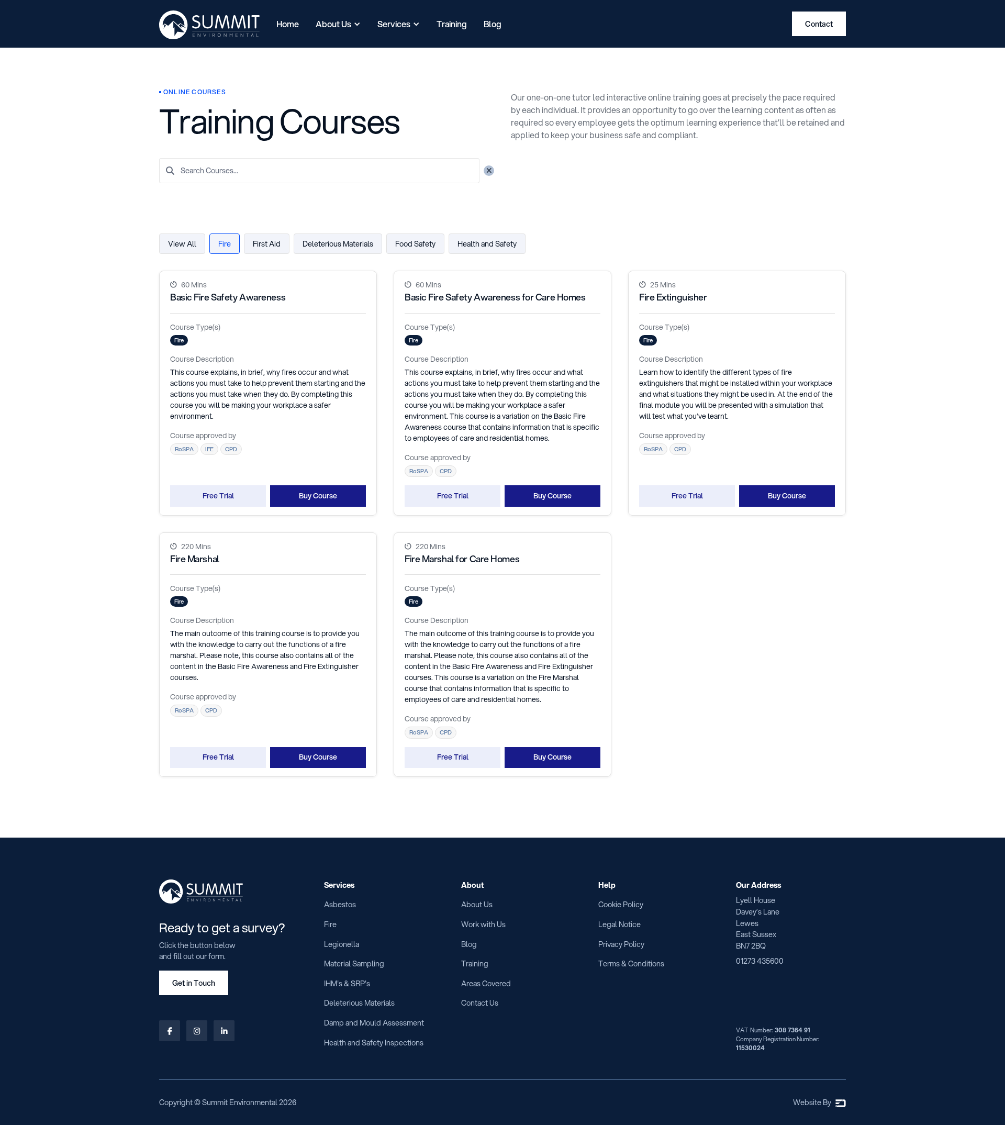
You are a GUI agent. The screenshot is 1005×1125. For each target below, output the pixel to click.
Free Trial (218, 496)
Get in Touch (193, 982)
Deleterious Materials (359, 1002)
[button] (338, 24)
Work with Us (483, 924)
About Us (477, 904)
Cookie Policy (620, 904)
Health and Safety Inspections (373, 1042)
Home (287, 24)
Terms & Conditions (631, 963)
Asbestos (340, 904)
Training (452, 24)
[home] (209, 24)
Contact (819, 23)
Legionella (341, 944)
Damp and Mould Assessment (374, 1022)
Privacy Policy (621, 944)
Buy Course (318, 496)
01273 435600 (760, 960)
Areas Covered (486, 983)
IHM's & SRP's (347, 983)
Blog (492, 24)
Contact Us (479, 1002)
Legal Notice (619, 924)
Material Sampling (354, 963)
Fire (330, 924)
